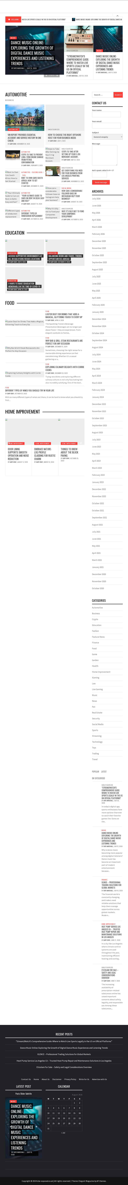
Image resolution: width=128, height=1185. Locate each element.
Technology (97, 741)
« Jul (63, 1132)
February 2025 (98, 304)
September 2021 (99, 517)
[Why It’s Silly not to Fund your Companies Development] (53, 212)
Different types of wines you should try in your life (29, 390)
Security (96, 718)
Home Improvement (16, 443)
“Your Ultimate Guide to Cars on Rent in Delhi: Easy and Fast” (32, 198)
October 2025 (98, 255)
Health (95, 666)
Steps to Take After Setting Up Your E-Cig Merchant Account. (71, 154)
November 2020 (99, 581)
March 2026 (97, 227)
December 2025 (99, 241)
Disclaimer (57, 1079)
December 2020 (99, 574)
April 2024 (96, 375)
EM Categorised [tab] (98, 778)
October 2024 (98, 333)
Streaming (97, 736)
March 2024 (97, 383)
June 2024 (96, 361)
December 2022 (99, 489)
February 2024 (98, 390)
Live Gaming (97, 689)
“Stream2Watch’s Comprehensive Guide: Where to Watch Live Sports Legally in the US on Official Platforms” (77, 64)
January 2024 (98, 397)
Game (94, 654)
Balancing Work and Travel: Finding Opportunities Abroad (65, 257)
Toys (24, 175)
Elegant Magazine (86, 1181)
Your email (97, 121)
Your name (97, 110)
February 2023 (98, 475)
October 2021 (98, 510)
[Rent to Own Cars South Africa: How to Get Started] (12, 176)
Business (96, 613)
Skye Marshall (19, 68)
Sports (95, 730)
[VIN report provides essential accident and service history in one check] (24, 118)
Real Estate (97, 712)
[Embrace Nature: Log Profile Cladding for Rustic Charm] (18, 432)
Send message (101, 182)
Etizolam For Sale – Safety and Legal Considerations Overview (110, 974)
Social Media (66, 188)
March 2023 (97, 468)
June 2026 (96, 205)
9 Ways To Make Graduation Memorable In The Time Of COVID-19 (24, 285)
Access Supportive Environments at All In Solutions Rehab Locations (25, 257)
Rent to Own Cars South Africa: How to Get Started (32, 180)
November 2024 (99, 326)
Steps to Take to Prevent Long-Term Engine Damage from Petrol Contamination (32, 158)
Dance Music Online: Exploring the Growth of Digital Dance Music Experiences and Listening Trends (32, 53)
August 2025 (97, 269)
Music (13, 38)
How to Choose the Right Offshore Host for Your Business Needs (64, 136)
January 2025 (98, 312)
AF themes (101, 1181)
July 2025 (96, 276)
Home (36, 1079)
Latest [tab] (104, 771)
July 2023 (96, 439)
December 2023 (99, 404)
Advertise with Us (99, 1079)
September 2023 (99, 425)
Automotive (13, 129)
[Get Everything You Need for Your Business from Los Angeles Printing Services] (53, 171)
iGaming (95, 677)
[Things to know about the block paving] (45, 432)
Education (12, 253)
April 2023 (96, 460)
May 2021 (96, 546)
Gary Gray (13, 144)
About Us (46, 1079)
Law (94, 683)
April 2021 (96, 553)
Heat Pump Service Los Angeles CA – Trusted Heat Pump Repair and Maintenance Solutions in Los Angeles (71, 458)
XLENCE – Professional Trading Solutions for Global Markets (111, 885)
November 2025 (99, 248)
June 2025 (96, 283)
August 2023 (97, 432)
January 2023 (98, 482)
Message (96, 143)
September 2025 (99, 262)
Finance (95, 642)
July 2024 (96, 354)
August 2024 (97, 347)
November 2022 (99, 496)
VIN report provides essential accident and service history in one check (24, 137)
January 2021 (98, 567)
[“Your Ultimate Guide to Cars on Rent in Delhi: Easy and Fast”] (12, 197)
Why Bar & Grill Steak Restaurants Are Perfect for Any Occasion (64, 342)
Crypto (95, 619)
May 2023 (96, 453)
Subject (95, 132)
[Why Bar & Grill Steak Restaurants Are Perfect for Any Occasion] (24, 349)
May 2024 (96, 368)
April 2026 (96, 219)
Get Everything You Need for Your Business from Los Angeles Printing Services (72, 174)
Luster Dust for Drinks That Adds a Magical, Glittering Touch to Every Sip (64, 316)
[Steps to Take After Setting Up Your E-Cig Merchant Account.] (53, 154)
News (94, 701)
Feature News (37, 172)
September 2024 (99, 340)
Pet (93, 706)
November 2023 (99, 411)
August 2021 (97, 524)
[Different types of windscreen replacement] (12, 213)
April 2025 (96, 297)
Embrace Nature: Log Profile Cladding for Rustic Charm (18, 454)
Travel (95, 759)
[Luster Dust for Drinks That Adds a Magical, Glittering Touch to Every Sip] (24, 322)
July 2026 (96, 198)
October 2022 (98, 503)
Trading (95, 753)
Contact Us (26, 1079)
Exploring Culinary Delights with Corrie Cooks (65, 368)
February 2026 (98, 234)
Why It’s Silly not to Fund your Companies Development (73, 214)
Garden (95, 660)
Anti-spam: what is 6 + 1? (103, 170)
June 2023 (96, 446)
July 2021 (96, 531)
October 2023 (98, 418)
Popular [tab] (95, 771)
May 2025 (96, 290)
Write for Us (84, 1079)
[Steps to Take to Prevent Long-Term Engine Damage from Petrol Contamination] (12, 155)
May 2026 (96, 212)
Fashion (95, 631)
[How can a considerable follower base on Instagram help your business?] (53, 194)
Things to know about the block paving (43, 452)
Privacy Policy (70, 1079)
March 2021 (97, 560)
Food (47, 311)
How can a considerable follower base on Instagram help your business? (72, 194)
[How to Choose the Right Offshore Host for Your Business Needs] (65, 118)
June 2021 (96, 538)
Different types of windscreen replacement (31, 215)
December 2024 (99, 319)
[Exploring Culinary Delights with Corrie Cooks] (24, 374)
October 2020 (98, 588)
